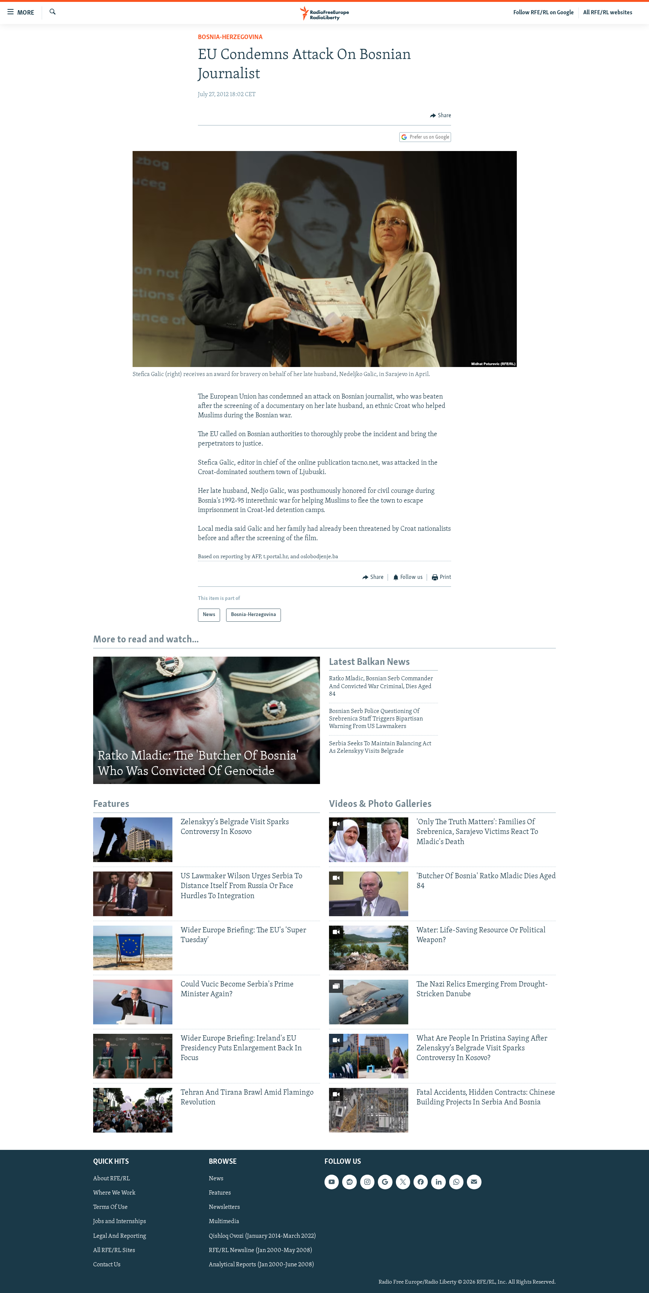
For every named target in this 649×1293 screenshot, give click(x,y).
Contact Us (107, 1264)
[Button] (440, 116)
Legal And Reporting (119, 1236)
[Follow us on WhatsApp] (456, 1182)
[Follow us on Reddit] (349, 1182)
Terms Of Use (110, 1207)
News (216, 1179)
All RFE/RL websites (607, 13)
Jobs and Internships (119, 1222)
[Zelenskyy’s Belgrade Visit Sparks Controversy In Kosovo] (132, 839)
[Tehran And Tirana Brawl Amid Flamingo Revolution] (132, 1110)
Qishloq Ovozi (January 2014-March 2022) (262, 1236)
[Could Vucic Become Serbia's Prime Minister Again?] (132, 1002)
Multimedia (224, 1222)
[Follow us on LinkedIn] (438, 1182)
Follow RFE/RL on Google (543, 13)
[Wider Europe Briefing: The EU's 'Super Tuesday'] (132, 948)
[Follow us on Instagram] (367, 1182)
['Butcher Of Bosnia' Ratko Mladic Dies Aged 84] (368, 894)
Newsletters (224, 1207)
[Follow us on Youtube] (331, 1182)
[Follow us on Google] (385, 1182)
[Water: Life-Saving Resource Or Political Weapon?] (368, 948)
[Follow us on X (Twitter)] (403, 1182)
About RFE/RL (111, 1179)
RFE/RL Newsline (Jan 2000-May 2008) (260, 1250)
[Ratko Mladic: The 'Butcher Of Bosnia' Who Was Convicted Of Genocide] (206, 720)
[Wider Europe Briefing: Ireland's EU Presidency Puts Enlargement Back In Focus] (132, 1056)
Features (220, 1193)
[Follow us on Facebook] (421, 1182)
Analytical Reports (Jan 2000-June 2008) (261, 1264)
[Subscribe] (474, 1182)
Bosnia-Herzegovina (230, 37)
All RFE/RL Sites (114, 1250)
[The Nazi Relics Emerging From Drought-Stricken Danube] (368, 1002)
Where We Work (114, 1193)
